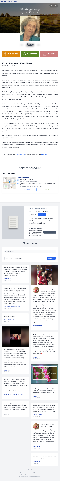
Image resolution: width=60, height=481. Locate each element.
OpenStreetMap (31, 476)
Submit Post (51, 258)
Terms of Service (34, 474)
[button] (9, 181)
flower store (44, 154)
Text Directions (27, 189)
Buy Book (42, 214)
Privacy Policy (26, 474)
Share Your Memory (50, 232)
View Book (33, 214)
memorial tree (21, 154)
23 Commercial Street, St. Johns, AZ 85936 (31, 186)
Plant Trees (47, 189)
